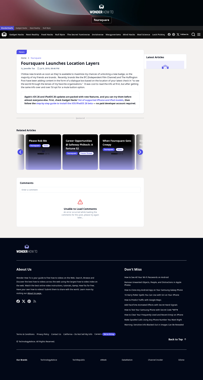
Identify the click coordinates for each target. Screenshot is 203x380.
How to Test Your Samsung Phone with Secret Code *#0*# (151, 309)
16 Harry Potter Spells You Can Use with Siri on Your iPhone (151, 295)
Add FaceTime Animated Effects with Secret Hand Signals (150, 305)
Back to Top (175, 339)
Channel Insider (155, 359)
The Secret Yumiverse (78, 34)
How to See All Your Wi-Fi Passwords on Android (146, 277)
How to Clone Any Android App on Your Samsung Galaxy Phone (153, 290)
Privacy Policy (43, 334)
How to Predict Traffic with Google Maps (142, 300)
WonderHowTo (7, 28)
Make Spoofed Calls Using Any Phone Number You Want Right (153, 319)
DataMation (127, 359)
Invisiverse (97, 34)
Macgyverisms (113, 34)
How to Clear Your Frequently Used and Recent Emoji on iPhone (153, 314)
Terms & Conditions (25, 334)
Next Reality (35, 28)
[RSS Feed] (34, 301)
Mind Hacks (129, 34)
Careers (104, 334)
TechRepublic (78, 359)
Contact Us (56, 334)
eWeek (103, 359)
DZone (181, 359)
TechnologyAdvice (48, 359)
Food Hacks (47, 34)
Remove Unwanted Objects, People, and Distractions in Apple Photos (152, 283)
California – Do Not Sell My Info (77, 334)
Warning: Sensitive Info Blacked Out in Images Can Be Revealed (154, 324)
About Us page (34, 293)
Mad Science (143, 34)
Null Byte (47, 28)
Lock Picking (158, 34)
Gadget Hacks (21, 28)
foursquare (101, 20)
